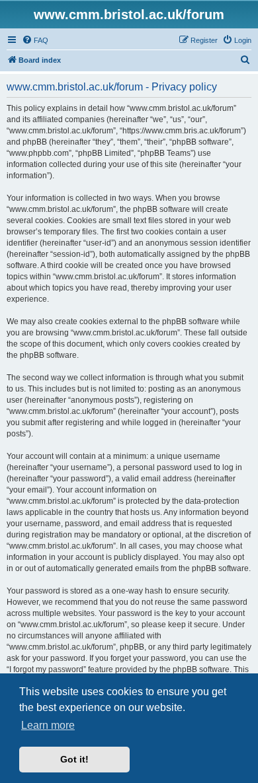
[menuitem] (35, 40)
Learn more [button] (48, 725)
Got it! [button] (74, 759)
